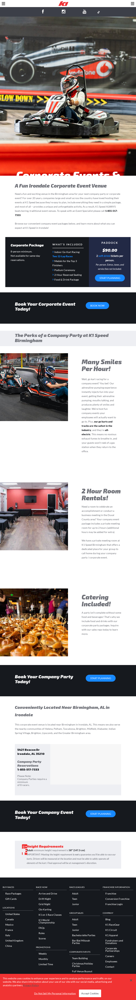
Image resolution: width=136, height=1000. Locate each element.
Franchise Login (114, 904)
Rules (42, 933)
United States (12, 914)
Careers (109, 956)
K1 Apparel (111, 935)
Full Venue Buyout (82, 971)
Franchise (110, 893)
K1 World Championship (47, 921)
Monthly (43, 959)
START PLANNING (110, 277)
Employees (111, 961)
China (8, 946)
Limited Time (46, 964)
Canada (9, 919)
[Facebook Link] (42, 12)
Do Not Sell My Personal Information (55, 993)
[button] (131, 980)
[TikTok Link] (98, 12)
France (9, 930)
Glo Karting (45, 909)
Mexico (9, 924)
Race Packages (13, 893)
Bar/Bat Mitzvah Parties (81, 941)
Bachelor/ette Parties (83, 935)
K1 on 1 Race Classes (50, 915)
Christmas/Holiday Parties (82, 964)
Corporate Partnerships (112, 949)
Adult (75, 893)
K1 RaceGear (112, 924)
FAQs (42, 928)
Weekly (43, 953)
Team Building (80, 958)
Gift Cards (11, 899)
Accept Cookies (90, 993)
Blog (107, 919)
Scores (42, 938)
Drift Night (45, 899)
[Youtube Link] (84, 12)
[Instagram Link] (63, 12)
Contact (109, 967)
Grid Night (44, 904)
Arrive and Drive (48, 893)
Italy (7, 935)
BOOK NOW (97, 305)
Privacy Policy (31, 985)
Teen (74, 899)
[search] (132, 3)
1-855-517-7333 (28, 769)
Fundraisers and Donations (114, 941)
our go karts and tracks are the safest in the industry (97, 426)
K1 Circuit (111, 930)
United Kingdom (14, 940)
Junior (75, 904)
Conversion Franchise (117, 899)
